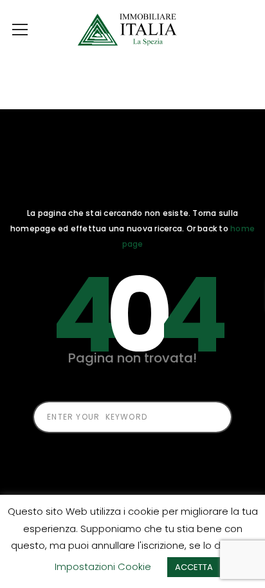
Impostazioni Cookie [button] (103, 566)
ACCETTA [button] (194, 567)
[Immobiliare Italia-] (132, 28)
